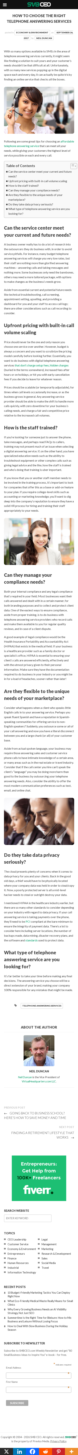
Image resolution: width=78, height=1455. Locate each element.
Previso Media (41, 1441)
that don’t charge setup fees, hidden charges (42, 365)
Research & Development (56, 1253)
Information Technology (22, 1272)
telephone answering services (41, 1005)
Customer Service (18, 1244)
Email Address (37, 1368)
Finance (12, 1258)
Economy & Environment (32, 32)
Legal (45, 1239)
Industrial (13, 1267)
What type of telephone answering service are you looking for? (39, 211)
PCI (28, 921)
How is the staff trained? (23, 185)
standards (31, 940)
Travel (45, 1267)
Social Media (49, 1263)
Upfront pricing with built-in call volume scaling (37, 181)
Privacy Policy (58, 1441)
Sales (45, 1258)
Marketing (47, 1248)
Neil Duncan (44, 38)
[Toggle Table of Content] (72, 166)
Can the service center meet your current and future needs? (40, 174)
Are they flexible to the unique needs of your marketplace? (35, 197)
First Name (37, 1382)
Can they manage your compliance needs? (34, 190)
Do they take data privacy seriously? (30, 204)
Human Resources (18, 1263)
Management (49, 1244)
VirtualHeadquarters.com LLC (39, 1081)
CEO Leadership (17, 1239)
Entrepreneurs (16, 1253)
